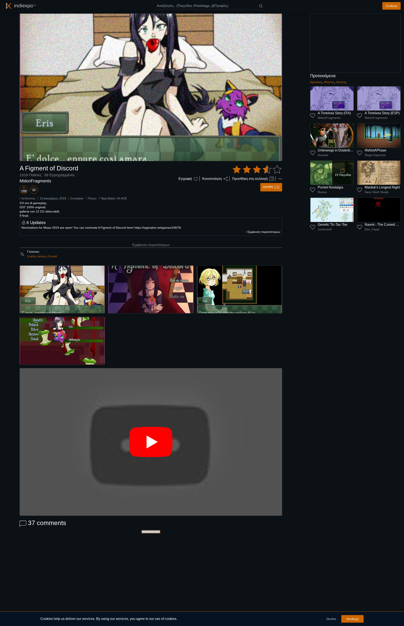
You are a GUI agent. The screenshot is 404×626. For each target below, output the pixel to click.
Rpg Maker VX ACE (114, 198)
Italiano (41, 256)
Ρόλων (92, 198)
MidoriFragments (35, 181)
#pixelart (316, 82)
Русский (52, 256)
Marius (322, 192)
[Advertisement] (355, 43)
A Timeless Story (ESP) (382, 113)
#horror (329, 82)
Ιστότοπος (28, 198)
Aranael (323, 155)
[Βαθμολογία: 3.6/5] (257, 169)
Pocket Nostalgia (330, 187)
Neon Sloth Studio (377, 192)
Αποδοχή (352, 619)
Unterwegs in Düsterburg (336, 150)
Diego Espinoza (375, 155)
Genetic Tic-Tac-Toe (332, 224)
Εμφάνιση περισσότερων (151, 245)
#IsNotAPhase (375, 150)
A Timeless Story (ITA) (334, 113)
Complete (76, 198)
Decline (331, 619)
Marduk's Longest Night (382, 187)
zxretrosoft (325, 229)
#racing (341, 82)
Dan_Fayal (372, 229)
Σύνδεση (391, 6)
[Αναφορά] (280, 179)
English (31, 256)
